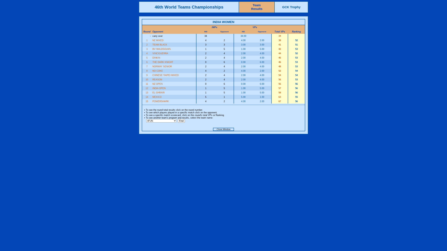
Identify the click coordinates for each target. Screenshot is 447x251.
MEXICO (157, 97)
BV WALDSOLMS (161, 49)
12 (147, 88)
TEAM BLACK (159, 44)
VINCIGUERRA (160, 53)
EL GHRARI (158, 92)
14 (147, 97)
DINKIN (156, 57)
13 (147, 92)
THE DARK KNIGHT (162, 62)
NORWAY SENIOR (162, 66)
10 (147, 79)
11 (147, 84)
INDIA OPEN (159, 88)
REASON (157, 79)
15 (147, 101)
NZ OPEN (157, 84)
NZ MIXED (157, 40)
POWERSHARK (160, 101)
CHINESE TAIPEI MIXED (165, 75)
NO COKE (157, 71)
